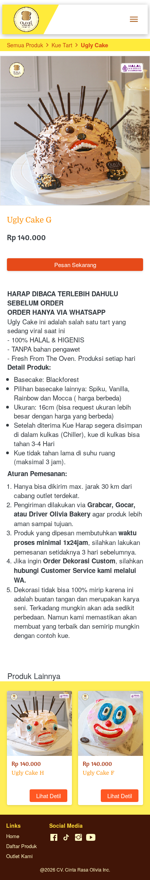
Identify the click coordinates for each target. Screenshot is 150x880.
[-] (53, 837)
